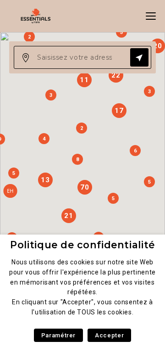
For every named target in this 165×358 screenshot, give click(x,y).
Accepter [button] (109, 335)
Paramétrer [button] (58, 335)
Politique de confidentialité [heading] (82, 245)
